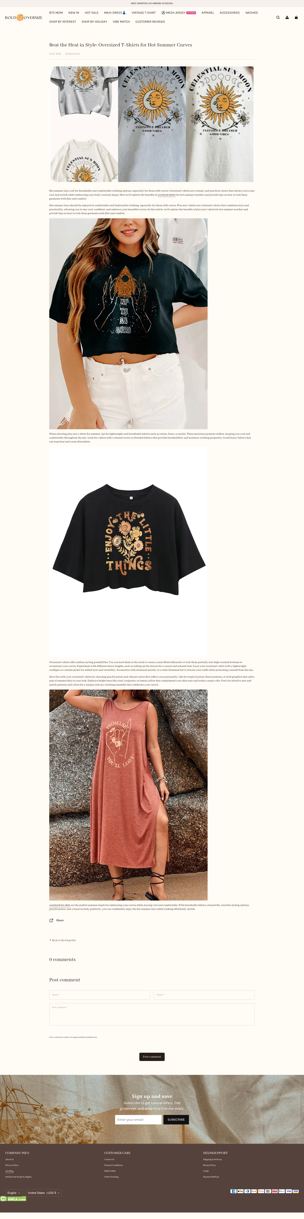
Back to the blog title (64, 940)
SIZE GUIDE (110, 1171)
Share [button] (60, 920)
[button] (278, 17)
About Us (9, 1159)
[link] (62, 22)
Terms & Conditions (113, 1165)
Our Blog (9, 1171)
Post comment (152, 1057)
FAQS (206, 1171)
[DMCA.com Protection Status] (13, 1199)
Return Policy (209, 1165)
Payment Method (211, 1177)
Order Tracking (111, 1177)
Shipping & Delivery (212, 1159)
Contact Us (109, 1159)
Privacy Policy (12, 1165)
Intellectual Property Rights (18, 1177)
